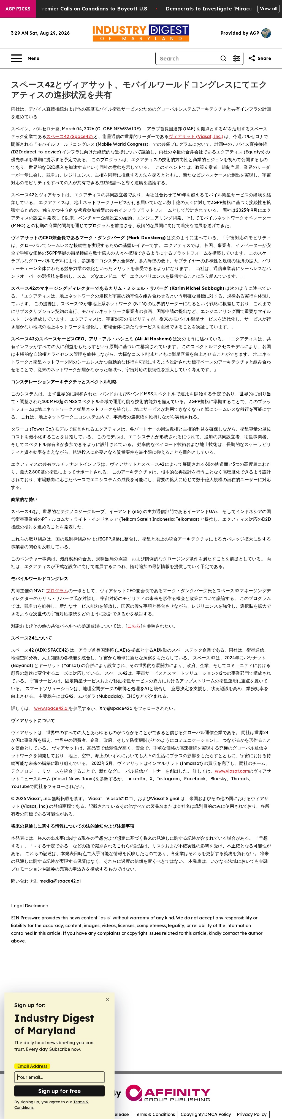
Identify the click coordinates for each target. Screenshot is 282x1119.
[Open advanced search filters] (236, 58)
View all (268, 8)
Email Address (32, 1066)
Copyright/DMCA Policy (206, 1114)
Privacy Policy (252, 1114)
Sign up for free (59, 1090)
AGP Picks (18, 9)
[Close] (107, 999)
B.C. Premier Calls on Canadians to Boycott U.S (87, 8)
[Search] (223, 58)
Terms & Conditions (155, 1114)
